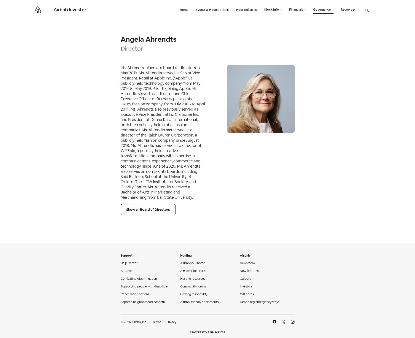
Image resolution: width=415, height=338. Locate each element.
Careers (245, 279)
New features (249, 271)
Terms (156, 322)
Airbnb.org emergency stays (259, 302)
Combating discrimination (139, 279)
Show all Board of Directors (148, 209)
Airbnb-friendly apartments (199, 302)
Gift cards (247, 294)
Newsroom (247, 263)
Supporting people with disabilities (145, 286)
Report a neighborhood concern (143, 302)
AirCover (127, 271)
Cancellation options (135, 294)
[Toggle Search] (367, 10)
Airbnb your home (192, 263)
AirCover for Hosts (192, 271)
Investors (246, 286)
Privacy (171, 322)
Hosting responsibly (193, 294)
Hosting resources (192, 279)
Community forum (193, 286)
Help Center (129, 263)
